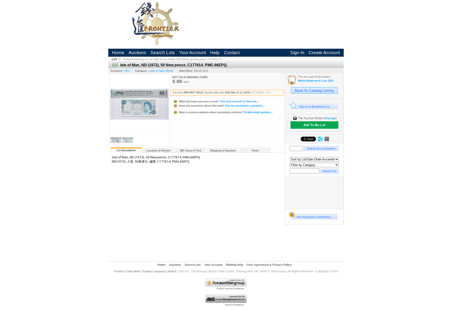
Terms (255, 150)
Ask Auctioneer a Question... (314, 216)
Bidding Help (234, 264)
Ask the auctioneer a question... (222, 105)
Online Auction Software (230, 288)
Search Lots (162, 52)
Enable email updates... (226, 112)
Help (215, 52)
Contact (232, 52)
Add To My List (314, 125)
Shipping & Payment (223, 150)
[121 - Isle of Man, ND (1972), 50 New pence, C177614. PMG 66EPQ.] (116, 145)
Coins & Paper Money (161, 70)
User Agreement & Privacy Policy (269, 264)
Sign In (297, 52)
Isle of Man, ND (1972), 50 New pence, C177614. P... (193, 59)
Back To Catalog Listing (314, 90)
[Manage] (330, 118)
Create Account (324, 52)
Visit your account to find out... (218, 101)
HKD (126, 70)
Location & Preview (158, 150)
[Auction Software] (226, 302)
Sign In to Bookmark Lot (314, 106)
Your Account (192, 52)
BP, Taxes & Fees (190, 150)
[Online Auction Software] (226, 285)
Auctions (137, 52)
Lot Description (126, 150)
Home (118, 52)
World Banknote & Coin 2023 (142, 59)
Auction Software (234, 304)
